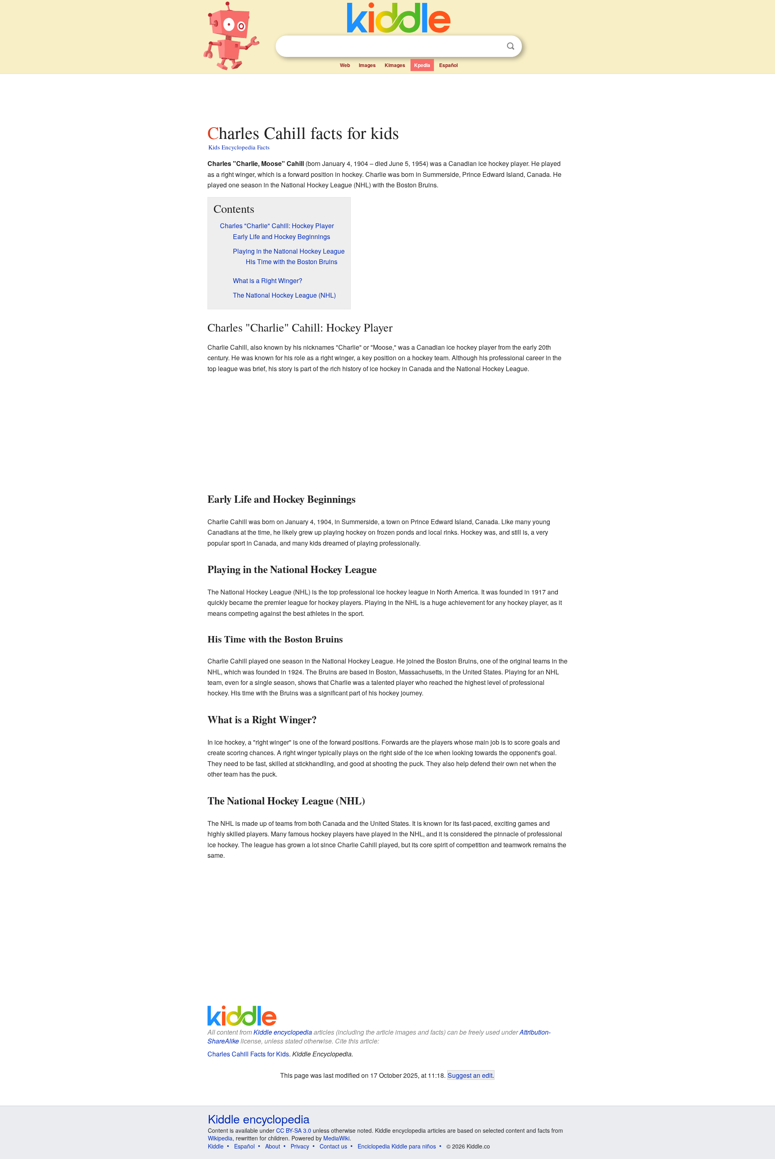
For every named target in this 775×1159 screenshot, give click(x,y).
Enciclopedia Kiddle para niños (397, 1146)
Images (367, 65)
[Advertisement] (387, 96)
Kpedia (422, 65)
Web (345, 65)
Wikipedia (220, 1138)
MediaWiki (336, 1138)
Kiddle (216, 1146)
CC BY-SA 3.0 (293, 1130)
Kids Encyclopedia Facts (239, 147)
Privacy (300, 1146)
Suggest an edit (470, 1075)
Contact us (333, 1146)
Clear (494, 46)
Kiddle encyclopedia (282, 1032)
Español (448, 65)
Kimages (395, 65)
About (272, 1146)
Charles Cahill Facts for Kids (248, 1053)
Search (510, 46)
